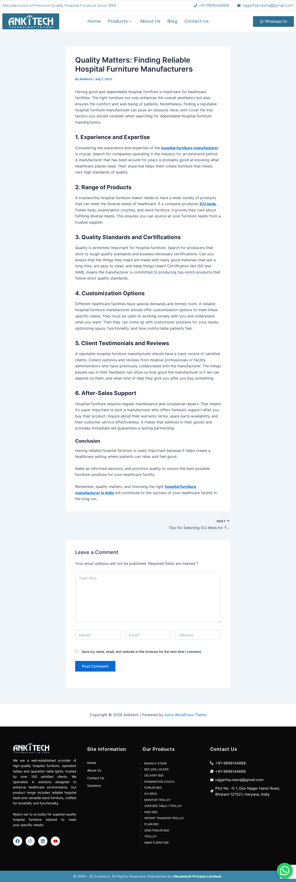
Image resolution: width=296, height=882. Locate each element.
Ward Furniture (156, 842)
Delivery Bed (154, 775)
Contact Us (196, 21)
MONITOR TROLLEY (157, 800)
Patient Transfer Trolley (164, 818)
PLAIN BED (151, 824)
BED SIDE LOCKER (156, 769)
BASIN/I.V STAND (155, 763)
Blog (172, 21)
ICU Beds (150, 793)
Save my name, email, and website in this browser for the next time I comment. (142, 652)
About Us (150, 21)
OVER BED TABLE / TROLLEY (163, 806)
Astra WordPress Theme (185, 714)
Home (94, 21)
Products (118, 21)
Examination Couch (159, 781)
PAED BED (151, 812)
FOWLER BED (153, 787)
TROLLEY (150, 836)
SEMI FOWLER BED (156, 830)
